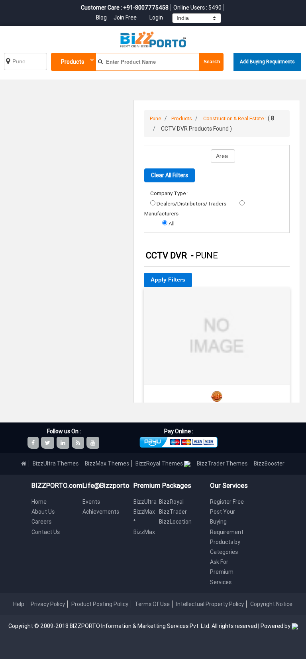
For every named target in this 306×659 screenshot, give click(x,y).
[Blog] (78, 442)
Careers (41, 521)
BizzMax (144, 532)
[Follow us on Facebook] (33, 442)
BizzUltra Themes (55, 463)
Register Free (227, 501)
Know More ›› (216, 322)
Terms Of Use (152, 604)
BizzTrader (173, 511)
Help (18, 604)
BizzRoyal (171, 501)
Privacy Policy (48, 604)
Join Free (125, 17)
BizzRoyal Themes (159, 463)
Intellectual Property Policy (210, 604)
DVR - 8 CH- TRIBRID (217, 298)
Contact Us (45, 532)
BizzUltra (145, 501)
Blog (102, 17)
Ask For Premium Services (221, 571)
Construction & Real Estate (233, 118)
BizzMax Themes (107, 463)
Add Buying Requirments (267, 62)
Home (39, 501)
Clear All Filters (169, 175)
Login (156, 17)
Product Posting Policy (99, 604)
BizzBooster (269, 463)
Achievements (100, 511)
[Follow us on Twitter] (48, 442)
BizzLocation (175, 521)
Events (91, 501)
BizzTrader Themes (222, 463)
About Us (43, 511)
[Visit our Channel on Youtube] (93, 442)
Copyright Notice (271, 604)
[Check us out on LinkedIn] (64, 442)
